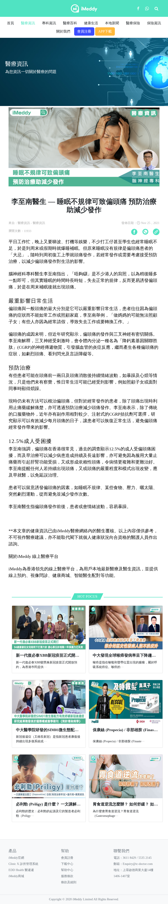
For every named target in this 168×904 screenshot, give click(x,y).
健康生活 (91, 23)
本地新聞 (112, 23)
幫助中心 (67, 870)
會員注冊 (84, 31)
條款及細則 (68, 882)
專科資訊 (49, 23)
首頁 (10, 23)
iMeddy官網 (16, 857)
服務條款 (67, 876)
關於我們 (63, 31)
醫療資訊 (28, 23)
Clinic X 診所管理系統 (23, 864)
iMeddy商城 (16, 876)
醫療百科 (70, 23)
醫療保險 (133, 23)
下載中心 (67, 864)
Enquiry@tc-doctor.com (138, 864)
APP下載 (105, 31)
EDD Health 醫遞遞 (21, 870)
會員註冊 (67, 857)
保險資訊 (154, 23)
